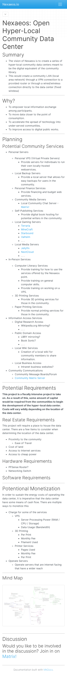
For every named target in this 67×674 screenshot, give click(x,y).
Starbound (27, 233)
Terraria (25, 225)
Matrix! (25, 206)
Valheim (25, 236)
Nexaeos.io (10, 4)
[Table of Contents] (5, 14)
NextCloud (27, 251)
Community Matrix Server (30, 378)
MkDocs (48, 669)
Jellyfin (25, 248)
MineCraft (27, 229)
